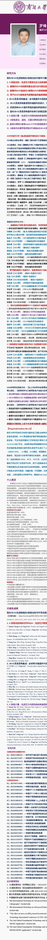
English (26, 5)
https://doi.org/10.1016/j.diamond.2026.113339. (29, 726)
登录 (32, 5)
